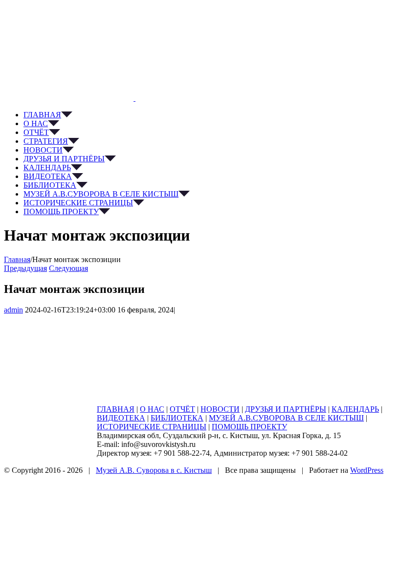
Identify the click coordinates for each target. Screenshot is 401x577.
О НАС (152, 409)
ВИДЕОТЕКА (121, 418)
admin (13, 310)
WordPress (366, 470)
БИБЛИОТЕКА (177, 418)
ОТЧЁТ (182, 409)
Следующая (68, 268)
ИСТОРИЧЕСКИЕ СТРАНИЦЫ (151, 426)
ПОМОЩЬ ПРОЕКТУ (249, 426)
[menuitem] (210, 115)
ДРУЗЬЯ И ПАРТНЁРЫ (285, 409)
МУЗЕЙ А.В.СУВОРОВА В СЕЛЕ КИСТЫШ (286, 418)
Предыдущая (25, 268)
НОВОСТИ (220, 409)
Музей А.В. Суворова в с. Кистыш (154, 470)
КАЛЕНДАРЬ (355, 409)
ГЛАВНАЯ (115, 409)
